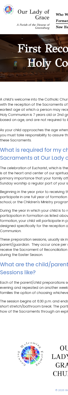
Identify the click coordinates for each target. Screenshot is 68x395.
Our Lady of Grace (33, 14)
